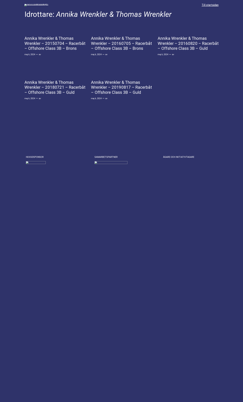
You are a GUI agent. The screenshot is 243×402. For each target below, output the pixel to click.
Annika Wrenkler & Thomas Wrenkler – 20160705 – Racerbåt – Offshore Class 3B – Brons (121, 43)
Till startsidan (210, 5)
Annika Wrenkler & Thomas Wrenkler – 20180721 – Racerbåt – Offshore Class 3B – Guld (54, 87)
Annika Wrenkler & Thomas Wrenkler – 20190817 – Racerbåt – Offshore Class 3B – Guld (121, 87)
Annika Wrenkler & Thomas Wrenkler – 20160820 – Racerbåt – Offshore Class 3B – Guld (188, 43)
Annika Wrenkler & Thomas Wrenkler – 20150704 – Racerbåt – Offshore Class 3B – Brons (54, 43)
